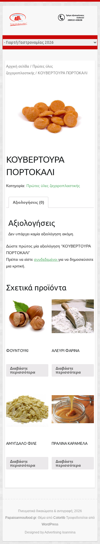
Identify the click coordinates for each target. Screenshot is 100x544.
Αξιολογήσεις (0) (28, 202)
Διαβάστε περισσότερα (22, 370)
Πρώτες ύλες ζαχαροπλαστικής (53, 185)
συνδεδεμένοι (46, 259)
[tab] (28, 202)
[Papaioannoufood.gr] (47, 20)
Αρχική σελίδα (17, 66)
